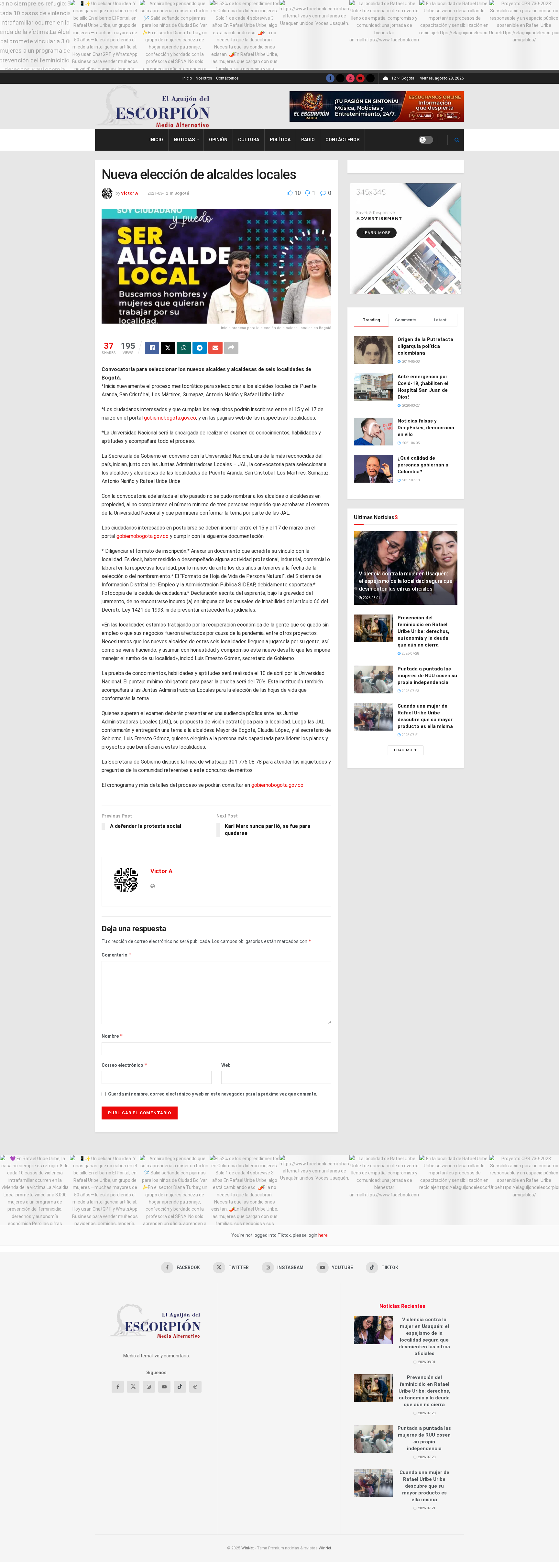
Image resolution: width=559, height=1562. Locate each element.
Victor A (129, 193)
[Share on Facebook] (152, 348)
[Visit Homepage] (155, 106)
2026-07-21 (409, 735)
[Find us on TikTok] (370, 78)
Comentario (117, 955)
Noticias (184, 139)
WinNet (247, 1548)
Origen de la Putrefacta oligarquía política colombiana (425, 346)
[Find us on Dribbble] (195, 1387)
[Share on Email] (215, 348)
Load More (405, 750)
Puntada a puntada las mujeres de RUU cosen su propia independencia (427, 675)
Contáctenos (227, 78)
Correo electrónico (125, 1065)
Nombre (112, 1036)
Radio (308, 139)
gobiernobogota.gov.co (170, 418)
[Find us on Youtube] (360, 78)
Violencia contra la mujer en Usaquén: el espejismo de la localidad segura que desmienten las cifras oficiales (406, 581)
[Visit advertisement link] (377, 106)
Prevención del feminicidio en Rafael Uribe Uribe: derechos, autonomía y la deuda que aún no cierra (423, 631)
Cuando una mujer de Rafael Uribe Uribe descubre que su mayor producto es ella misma (424, 1486)
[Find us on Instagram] (350, 78)
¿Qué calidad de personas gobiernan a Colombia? (423, 465)
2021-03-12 (158, 193)
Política (280, 139)
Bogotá (181, 193)
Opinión (218, 139)
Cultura (248, 139)
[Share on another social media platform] (231, 348)
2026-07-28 (409, 653)
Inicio (187, 78)
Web (225, 1065)
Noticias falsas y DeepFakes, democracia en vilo (426, 427)
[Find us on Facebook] (330, 78)
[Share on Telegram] (199, 348)
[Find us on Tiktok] (180, 1387)
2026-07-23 (409, 691)
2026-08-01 (371, 598)
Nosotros (204, 78)
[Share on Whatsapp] (184, 348)
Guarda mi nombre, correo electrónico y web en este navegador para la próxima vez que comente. (212, 1094)
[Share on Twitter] (168, 348)
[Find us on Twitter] (340, 78)
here (322, 1235)
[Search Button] (457, 140)
